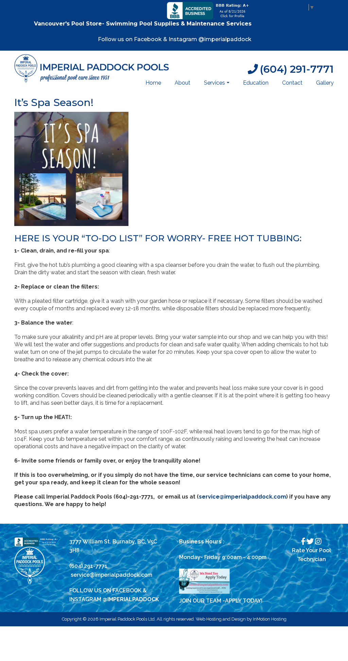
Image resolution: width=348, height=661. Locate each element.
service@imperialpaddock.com (111, 575)
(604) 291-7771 (297, 69)
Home (153, 83)
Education (255, 83)
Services (217, 85)
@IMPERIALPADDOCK (131, 599)
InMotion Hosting (269, 619)
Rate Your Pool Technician (311, 554)
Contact (292, 83)
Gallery (325, 83)
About (182, 83)
